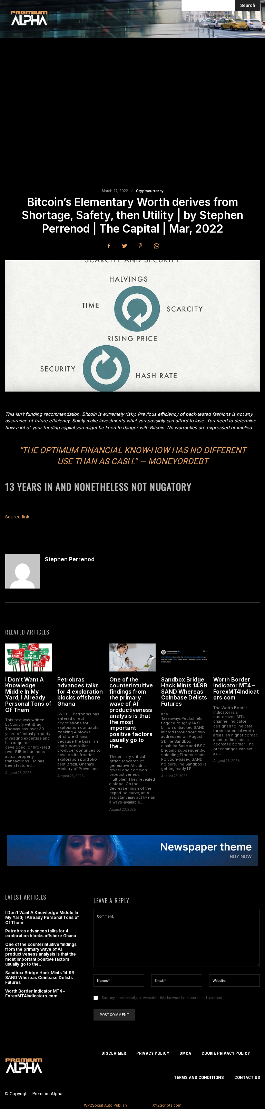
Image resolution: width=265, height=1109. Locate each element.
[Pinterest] (140, 246)
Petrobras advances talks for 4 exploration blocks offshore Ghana (80, 691)
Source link (17, 516)
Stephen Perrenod (70, 559)
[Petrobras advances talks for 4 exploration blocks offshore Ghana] (80, 657)
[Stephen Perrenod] (22, 571)
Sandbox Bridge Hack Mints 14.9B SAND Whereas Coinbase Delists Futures (184, 691)
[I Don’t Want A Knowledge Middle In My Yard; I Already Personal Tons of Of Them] (28, 657)
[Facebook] (109, 246)
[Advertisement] (132, 120)
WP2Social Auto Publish (105, 1105)
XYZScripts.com (167, 1105)
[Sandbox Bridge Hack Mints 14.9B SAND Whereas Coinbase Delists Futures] (184, 657)
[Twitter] (124, 246)
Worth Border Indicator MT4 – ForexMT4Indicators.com (236, 688)
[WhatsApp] (156, 246)
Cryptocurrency (150, 190)
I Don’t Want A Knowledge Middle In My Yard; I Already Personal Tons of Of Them (28, 694)
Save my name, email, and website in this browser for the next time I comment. (162, 998)
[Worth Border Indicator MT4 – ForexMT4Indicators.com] (236, 657)
